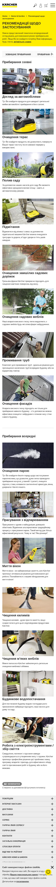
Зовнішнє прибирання (18, 54)
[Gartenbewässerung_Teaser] (28, 165)
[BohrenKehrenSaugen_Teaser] (28, 730)
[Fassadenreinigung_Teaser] (28, 388)
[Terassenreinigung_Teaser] (28, 122)
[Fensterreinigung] (28, 551)
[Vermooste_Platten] (28, 257)
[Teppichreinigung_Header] (28, 600)
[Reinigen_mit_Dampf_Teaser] (28, 455)
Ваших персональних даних (24, 874)
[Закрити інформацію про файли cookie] (52, 867)
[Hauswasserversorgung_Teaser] (28, 684)
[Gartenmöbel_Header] (28, 301)
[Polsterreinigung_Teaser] (28, 643)
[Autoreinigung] (28, 81)
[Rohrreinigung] (28, 345)
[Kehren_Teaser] (28, 211)
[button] (52, 54)
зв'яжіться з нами (22, 41)
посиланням (22, 881)
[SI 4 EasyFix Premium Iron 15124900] (28, 504)
